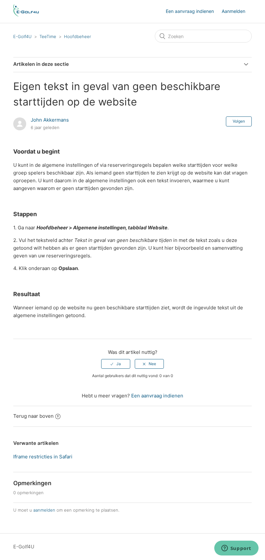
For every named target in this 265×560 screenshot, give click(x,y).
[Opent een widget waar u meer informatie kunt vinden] (236, 549)
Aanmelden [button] (233, 11)
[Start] (26, 15)
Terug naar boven (33, 416)
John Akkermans (50, 120)
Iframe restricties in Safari (42, 457)
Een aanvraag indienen (190, 11)
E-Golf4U (22, 36)
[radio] (115, 364)
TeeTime (48, 36)
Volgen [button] (239, 121)
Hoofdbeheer (77, 36)
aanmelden (44, 510)
